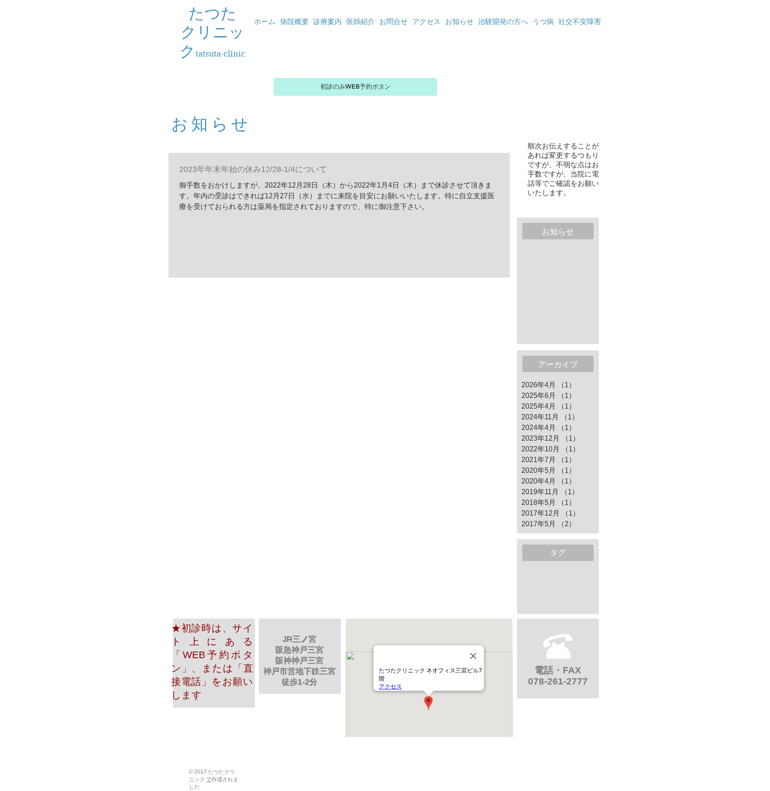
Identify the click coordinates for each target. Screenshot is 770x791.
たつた (212, 13)
